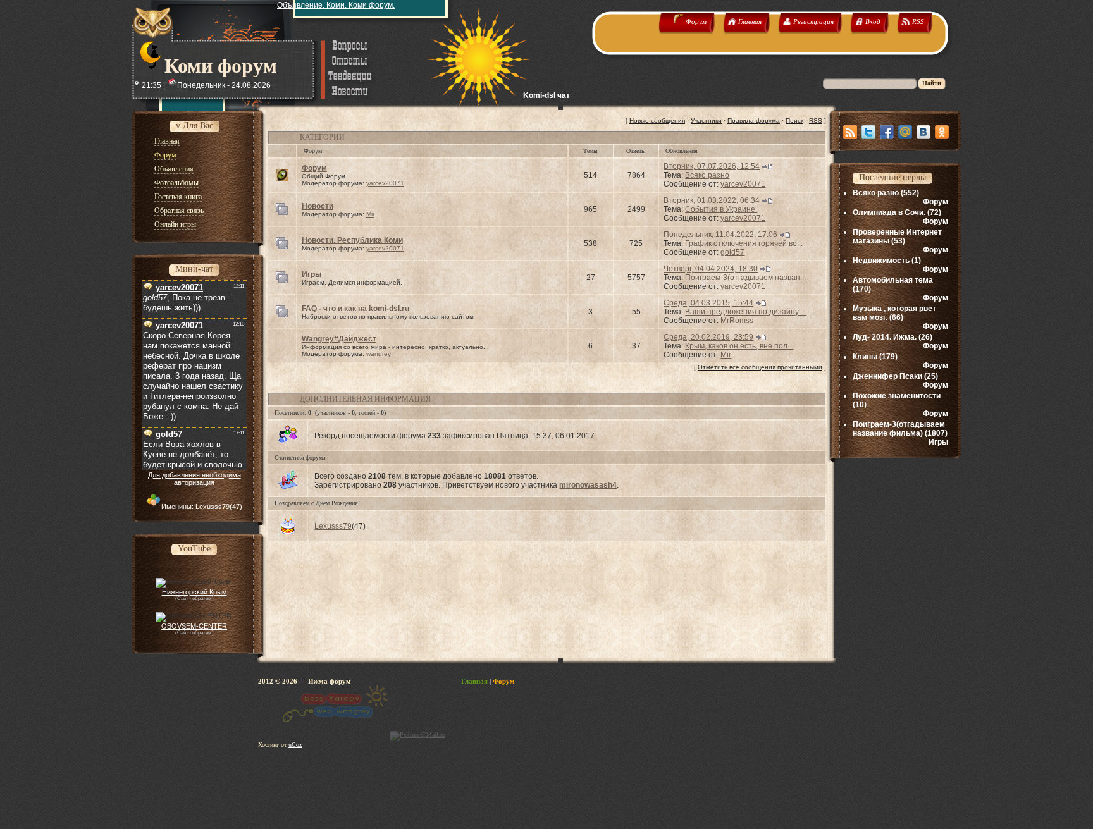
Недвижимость (881, 260)
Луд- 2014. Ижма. (885, 337)
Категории (322, 137)
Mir (370, 214)
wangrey (378, 353)
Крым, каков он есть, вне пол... (739, 345)
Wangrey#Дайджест (339, 339)
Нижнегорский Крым (194, 592)
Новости (317, 206)
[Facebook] (887, 132)
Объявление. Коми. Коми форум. (336, 5)
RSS (815, 120)
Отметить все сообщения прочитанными (760, 367)
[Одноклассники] (942, 132)
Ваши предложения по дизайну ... (745, 311)
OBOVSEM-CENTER (194, 626)
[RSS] (850, 132)
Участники (706, 120)
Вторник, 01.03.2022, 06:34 (712, 200)
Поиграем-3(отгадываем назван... (745, 277)
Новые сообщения (657, 120)
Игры (311, 274)
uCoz (295, 744)
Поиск (794, 120)
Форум (314, 168)
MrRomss (736, 320)
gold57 (732, 252)
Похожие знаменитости (897, 395)
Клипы (865, 356)
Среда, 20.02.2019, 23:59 (708, 337)
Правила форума (753, 120)
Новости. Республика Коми (352, 240)
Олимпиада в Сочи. (889, 212)
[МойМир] (905, 132)
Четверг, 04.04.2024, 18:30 (711, 268)
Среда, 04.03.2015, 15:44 (708, 302)
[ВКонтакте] (923, 132)
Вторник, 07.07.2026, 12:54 (712, 166)
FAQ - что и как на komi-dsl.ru (355, 308)
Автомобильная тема (893, 280)
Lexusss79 (212, 506)
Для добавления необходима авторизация (194, 478)
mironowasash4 (588, 485)
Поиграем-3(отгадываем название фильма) (899, 429)
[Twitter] (868, 132)
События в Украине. (721, 209)
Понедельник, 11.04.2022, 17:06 (720, 234)
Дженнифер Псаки (887, 376)
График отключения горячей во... (744, 243)
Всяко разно (707, 175)
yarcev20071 (385, 183)
